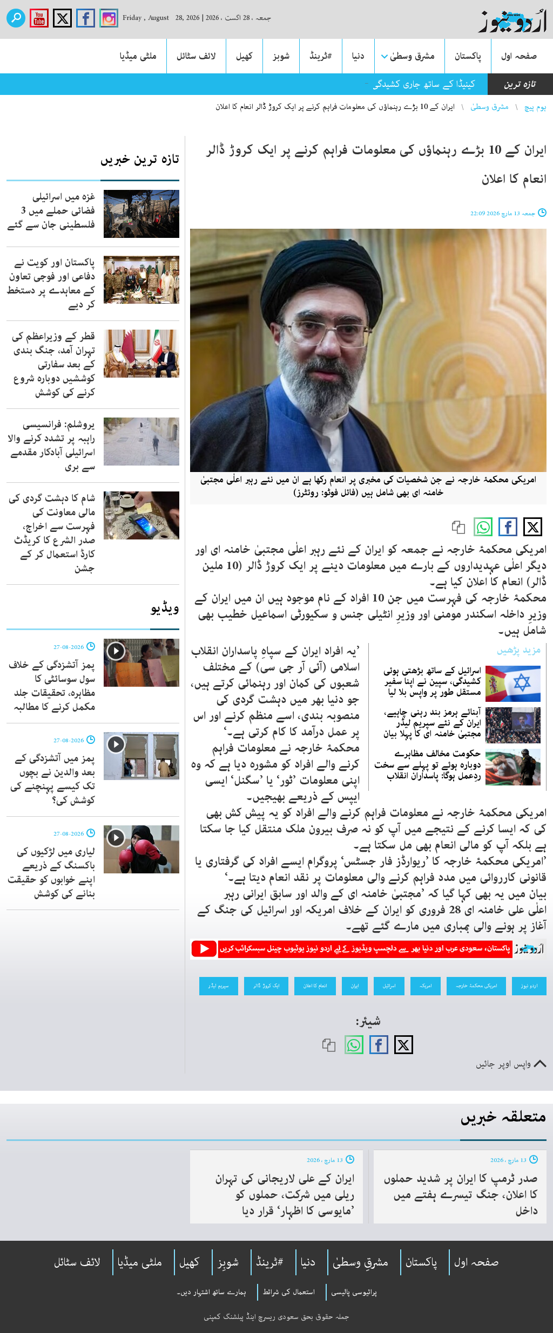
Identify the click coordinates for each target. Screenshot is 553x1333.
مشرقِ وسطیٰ (360, 1262)
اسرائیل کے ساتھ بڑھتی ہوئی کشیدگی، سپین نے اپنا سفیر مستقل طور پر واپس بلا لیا (432, 681)
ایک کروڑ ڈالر (266, 985)
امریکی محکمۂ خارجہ (476, 985)
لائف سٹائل (196, 56)
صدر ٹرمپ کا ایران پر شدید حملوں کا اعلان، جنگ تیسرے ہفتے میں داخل (460, 1195)
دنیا (358, 56)
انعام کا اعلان (315, 985)
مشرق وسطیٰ (412, 56)
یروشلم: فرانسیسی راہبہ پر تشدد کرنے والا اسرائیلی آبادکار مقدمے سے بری (51, 445)
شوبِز (228, 1262)
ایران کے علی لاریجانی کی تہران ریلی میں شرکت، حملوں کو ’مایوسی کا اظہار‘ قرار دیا (284, 1195)
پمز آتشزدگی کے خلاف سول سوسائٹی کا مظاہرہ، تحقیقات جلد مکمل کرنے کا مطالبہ (52, 686)
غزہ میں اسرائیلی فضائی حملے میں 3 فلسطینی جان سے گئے (51, 211)
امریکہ (425, 985)
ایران (355, 985)
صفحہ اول (519, 56)
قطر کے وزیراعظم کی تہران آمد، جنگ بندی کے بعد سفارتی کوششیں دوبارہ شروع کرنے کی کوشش (53, 364)
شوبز (281, 56)
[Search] (15, 18)
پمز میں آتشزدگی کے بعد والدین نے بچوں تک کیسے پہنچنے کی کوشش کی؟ (52, 779)
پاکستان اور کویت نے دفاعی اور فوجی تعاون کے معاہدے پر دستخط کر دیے (50, 283)
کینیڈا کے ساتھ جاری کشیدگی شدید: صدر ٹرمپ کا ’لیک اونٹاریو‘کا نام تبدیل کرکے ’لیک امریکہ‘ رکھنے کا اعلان (283, 84)
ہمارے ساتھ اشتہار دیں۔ (211, 1292)
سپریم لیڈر (218, 985)
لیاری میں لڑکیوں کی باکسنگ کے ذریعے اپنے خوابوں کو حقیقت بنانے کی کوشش (51, 872)
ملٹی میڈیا (138, 56)
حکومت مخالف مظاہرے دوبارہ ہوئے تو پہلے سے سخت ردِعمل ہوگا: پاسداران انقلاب (427, 764)
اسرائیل (389, 985)
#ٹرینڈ (320, 56)
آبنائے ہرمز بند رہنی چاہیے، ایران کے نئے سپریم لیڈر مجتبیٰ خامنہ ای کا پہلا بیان (432, 723)
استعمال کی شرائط (288, 1292)
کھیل (244, 56)
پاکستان (468, 56)
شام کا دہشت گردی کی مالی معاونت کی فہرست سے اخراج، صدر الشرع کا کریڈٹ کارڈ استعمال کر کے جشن (52, 533)
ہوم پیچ (535, 107)
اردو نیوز (529, 985)
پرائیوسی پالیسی (354, 1292)
